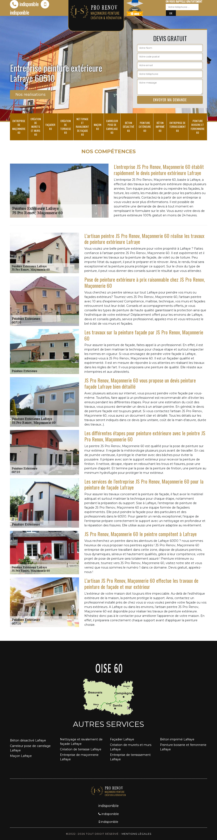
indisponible (29, 4)
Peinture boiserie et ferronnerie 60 (197, 126)
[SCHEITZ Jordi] (108, 791)
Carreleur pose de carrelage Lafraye (30, 748)
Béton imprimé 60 (160, 126)
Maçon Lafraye (21, 756)
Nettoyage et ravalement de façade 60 (82, 126)
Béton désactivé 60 (128, 126)
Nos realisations (30, 94)
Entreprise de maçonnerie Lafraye (79, 757)
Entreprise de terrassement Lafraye (130, 757)
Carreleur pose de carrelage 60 (112, 126)
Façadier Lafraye (122, 739)
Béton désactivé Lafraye (28, 740)
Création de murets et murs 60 (36, 126)
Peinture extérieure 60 (145, 126)
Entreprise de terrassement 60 (177, 126)
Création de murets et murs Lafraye (130, 747)
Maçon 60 (97, 126)
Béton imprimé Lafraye (177, 739)
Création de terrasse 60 (65, 126)
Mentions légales (136, 833)
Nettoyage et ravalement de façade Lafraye (81, 741)
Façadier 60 (50, 126)
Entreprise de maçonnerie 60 (18, 126)
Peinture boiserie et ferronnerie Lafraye (183, 747)
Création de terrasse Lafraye (80, 749)
